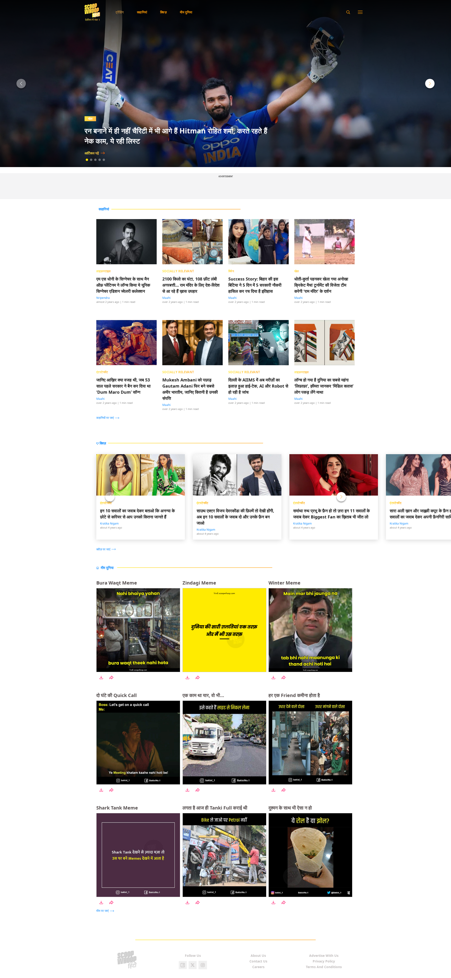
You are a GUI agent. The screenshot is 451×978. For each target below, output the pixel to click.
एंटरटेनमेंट (106, 503)
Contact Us (258, 961)
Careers (258, 967)
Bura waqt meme (116, 583)
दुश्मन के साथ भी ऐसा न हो (290, 808)
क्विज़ (163, 12)
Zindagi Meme (199, 583)
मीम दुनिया (186, 12)
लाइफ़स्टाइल (95, 118)
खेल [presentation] (296, 271)
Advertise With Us (323, 955)
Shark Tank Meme (117, 808)
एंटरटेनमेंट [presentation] (102, 372)
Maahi (166, 298)
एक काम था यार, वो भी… (203, 695)
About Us (258, 955)
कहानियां (142, 12)
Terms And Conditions (324, 967)
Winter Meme (284, 583)
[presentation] (109, 417)
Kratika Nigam (109, 523)
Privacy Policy (324, 961)
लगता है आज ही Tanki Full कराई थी (215, 808)
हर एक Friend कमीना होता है (294, 695)
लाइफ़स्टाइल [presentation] (103, 271)
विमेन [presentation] (231, 271)
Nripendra (103, 298)
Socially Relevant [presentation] (178, 271)
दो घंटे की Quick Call (116, 695)
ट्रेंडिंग (120, 12)
